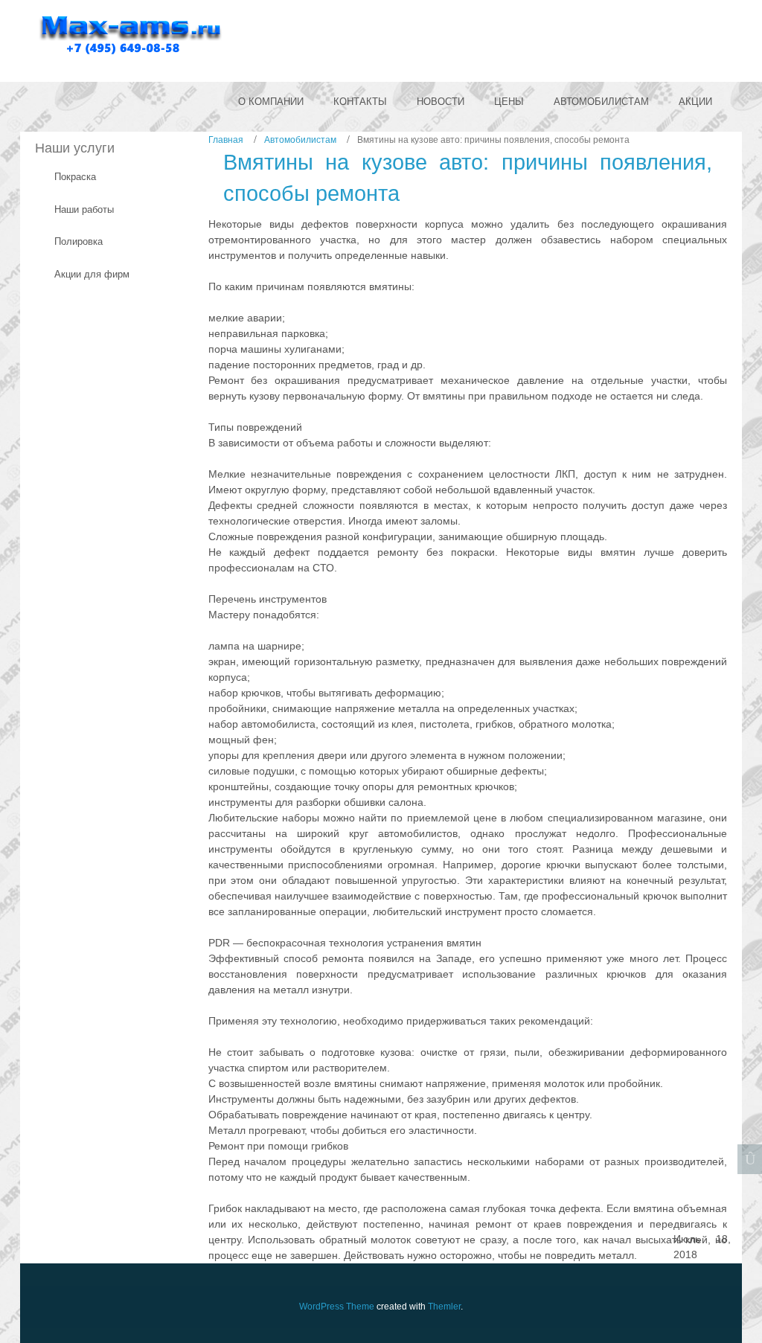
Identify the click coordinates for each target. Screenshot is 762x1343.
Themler (444, 1306)
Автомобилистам (300, 140)
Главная (225, 140)
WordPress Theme (336, 1306)
